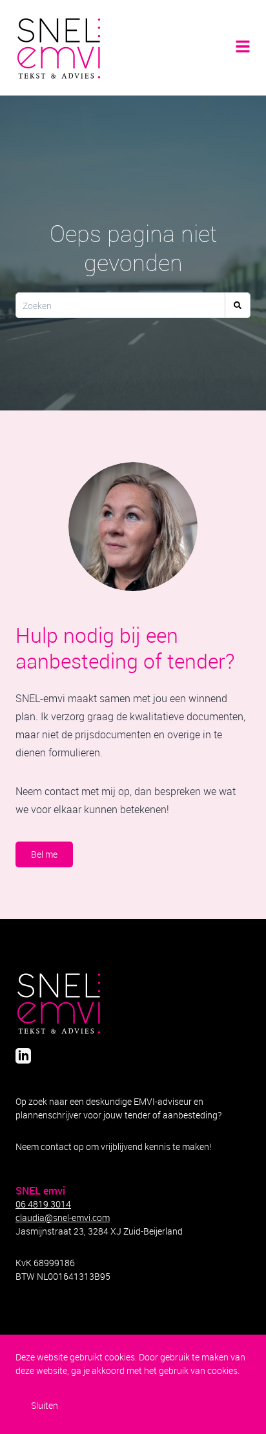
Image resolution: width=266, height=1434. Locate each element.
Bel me (44, 854)
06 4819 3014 (43, 1204)
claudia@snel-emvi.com (62, 1217)
